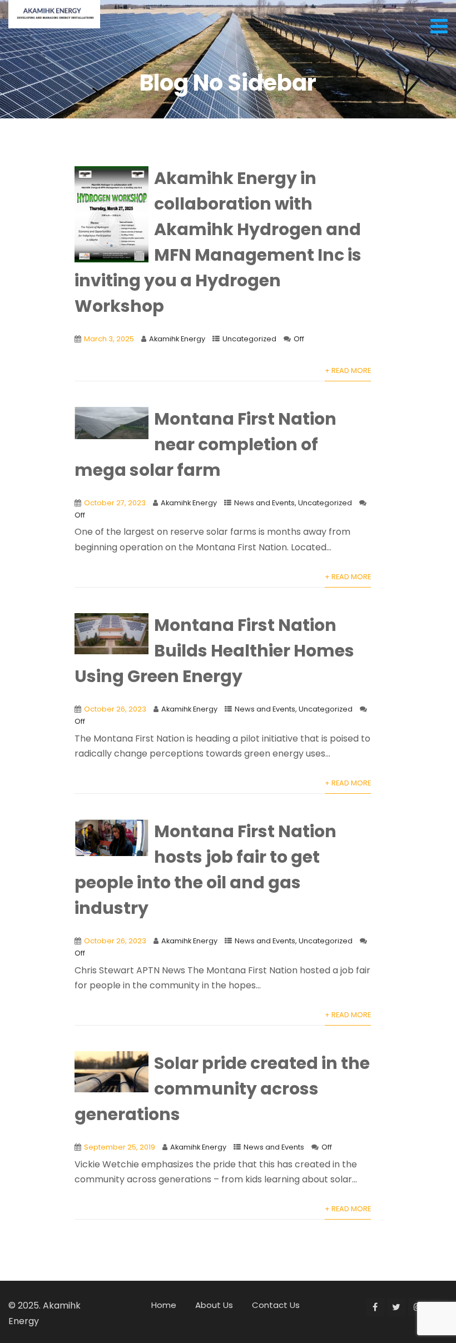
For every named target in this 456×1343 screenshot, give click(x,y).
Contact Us (276, 1305)
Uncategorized (249, 339)
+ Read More (348, 370)
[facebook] (375, 1307)
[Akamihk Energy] (54, 14)
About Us (214, 1305)
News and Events (264, 503)
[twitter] (396, 1307)
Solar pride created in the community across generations (222, 1088)
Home (163, 1305)
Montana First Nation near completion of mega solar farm (206, 444)
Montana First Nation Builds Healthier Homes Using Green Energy (215, 650)
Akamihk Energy (177, 339)
